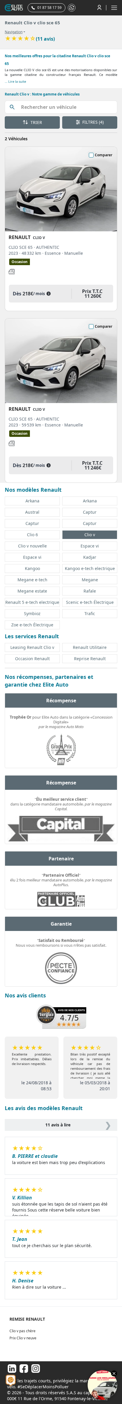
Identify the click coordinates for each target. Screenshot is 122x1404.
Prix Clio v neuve (22, 1338)
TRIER (35, 122)
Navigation (14, 32)
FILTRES (92, 122)
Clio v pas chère (22, 1330)
